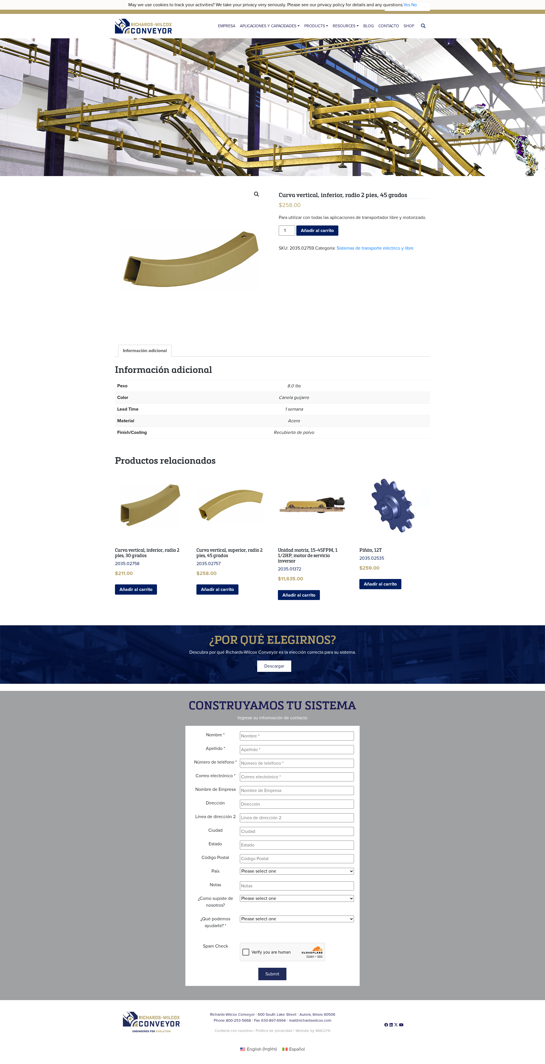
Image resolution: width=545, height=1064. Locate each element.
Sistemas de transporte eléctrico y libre (375, 248)
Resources (344, 26)
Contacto (388, 26)
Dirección (215, 803)
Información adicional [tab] (145, 351)
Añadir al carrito (317, 230)
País (215, 871)
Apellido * (215, 748)
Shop (409, 26)
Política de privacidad (275, 1031)
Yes (406, 5)
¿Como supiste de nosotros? (215, 902)
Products (314, 26)
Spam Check (215, 946)
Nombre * (215, 735)
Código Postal (215, 857)
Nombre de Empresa (215, 789)
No (414, 5)
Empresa (226, 26)
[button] (256, 194)
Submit (272, 974)
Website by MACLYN (312, 1031)
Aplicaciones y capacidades (268, 26)
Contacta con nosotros (234, 1031)
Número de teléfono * (215, 762)
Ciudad (215, 830)
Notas (215, 885)
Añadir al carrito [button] (136, 589)
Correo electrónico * (215, 776)
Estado (215, 844)
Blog (368, 26)
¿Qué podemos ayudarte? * (215, 922)
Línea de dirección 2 (215, 817)
